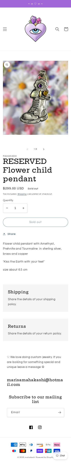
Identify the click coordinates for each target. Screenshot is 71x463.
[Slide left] (27, 149)
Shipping (22, 194)
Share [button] (12, 234)
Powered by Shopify (45, 457)
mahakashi (30, 457)
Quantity (8, 200)
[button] (5, 29)
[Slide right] (43, 149)
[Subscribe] (59, 412)
